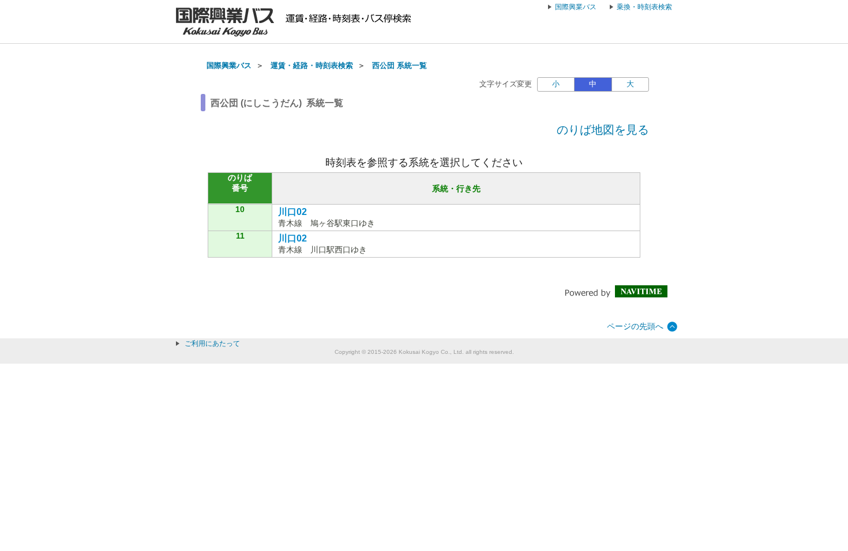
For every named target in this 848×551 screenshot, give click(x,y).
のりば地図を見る (603, 129)
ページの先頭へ (635, 326)
